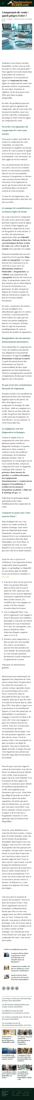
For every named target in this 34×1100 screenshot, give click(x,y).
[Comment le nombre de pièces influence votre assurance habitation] (6, 968)
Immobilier (10, 19)
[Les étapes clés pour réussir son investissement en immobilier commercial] (24, 1032)
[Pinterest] (12, 988)
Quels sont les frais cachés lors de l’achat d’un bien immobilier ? (20, 977)
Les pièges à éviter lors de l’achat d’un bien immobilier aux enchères (24, 1058)
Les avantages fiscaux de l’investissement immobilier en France (16, 1024)
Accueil (4, 19)
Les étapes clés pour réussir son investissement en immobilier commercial (24, 1040)
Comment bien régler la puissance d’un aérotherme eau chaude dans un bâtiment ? (19, 957)
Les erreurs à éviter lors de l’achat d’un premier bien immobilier (16, 999)
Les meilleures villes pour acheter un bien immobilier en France (9, 1074)
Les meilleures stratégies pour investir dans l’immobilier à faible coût (24, 1075)
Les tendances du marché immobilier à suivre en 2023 (8, 1057)
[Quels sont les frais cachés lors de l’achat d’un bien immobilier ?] (6, 977)
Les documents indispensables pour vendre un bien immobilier (15, 1005)
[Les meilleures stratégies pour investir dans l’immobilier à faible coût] (24, 1068)
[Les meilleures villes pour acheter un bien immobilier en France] (9, 1068)
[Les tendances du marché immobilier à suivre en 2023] (9, 1051)
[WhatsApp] (17, 988)
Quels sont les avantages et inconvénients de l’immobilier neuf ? (8, 1039)
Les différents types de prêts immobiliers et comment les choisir (15, 1012)
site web (5, 576)
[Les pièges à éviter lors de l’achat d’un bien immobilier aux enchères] (24, 1051)
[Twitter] (8, 988)
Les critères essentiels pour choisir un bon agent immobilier (16, 1018)
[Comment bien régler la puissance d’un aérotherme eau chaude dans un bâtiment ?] (6, 955)
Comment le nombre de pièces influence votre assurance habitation (20, 968)
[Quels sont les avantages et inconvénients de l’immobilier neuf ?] (9, 1032)
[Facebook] (4, 988)
